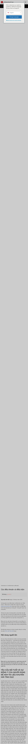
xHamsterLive (4, 585)
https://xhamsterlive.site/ (6, 606)
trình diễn (9, 594)
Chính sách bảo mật (9, 631)
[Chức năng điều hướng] (25, 2)
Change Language (14, 17)
